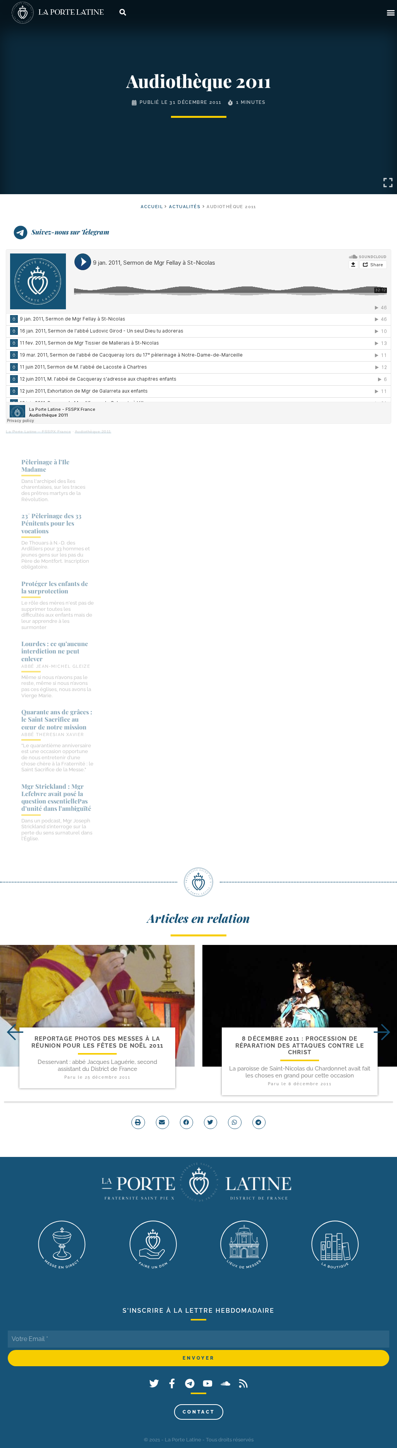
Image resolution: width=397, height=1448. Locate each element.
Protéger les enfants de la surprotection (54, 587)
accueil (152, 206)
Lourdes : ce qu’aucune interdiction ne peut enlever (54, 651)
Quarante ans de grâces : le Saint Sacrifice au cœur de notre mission (56, 719)
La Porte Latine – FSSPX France (38, 431)
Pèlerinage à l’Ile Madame (45, 465)
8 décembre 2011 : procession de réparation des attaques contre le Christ (299, 1045)
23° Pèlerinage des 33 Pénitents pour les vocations (51, 523)
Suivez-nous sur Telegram (70, 232)
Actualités (184, 206)
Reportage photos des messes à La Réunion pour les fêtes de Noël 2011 (97, 1042)
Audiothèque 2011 (93, 431)
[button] (390, 12)
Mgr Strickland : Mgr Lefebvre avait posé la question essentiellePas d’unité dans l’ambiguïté (56, 797)
